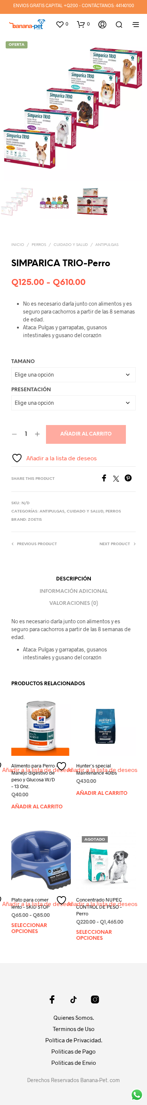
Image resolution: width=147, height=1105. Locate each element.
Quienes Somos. (74, 1017)
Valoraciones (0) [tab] (73, 603)
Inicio (17, 245)
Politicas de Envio (73, 1062)
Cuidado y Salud (71, 245)
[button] (61, 24)
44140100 (125, 5)
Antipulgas (106, 245)
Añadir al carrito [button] (37, 807)
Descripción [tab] (73, 579)
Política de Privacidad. (73, 1040)
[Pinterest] (130, 479)
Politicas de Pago (73, 1051)
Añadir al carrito (86, 434)
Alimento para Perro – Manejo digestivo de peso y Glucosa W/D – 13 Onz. (34, 776)
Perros (39, 245)
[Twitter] (118, 479)
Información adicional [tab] (73, 591)
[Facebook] (106, 479)
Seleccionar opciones (29, 928)
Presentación (31, 389)
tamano (23, 361)
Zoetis (35, 520)
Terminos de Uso (74, 1028)
